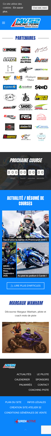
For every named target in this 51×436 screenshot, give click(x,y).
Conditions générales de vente (25, 412)
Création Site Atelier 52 (25, 407)
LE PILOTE (43, 374)
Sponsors (42, 379)
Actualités (24, 374)
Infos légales (36, 402)
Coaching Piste (39, 390)
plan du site (13, 402)
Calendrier (22, 379)
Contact (43, 384)
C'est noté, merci (40, 8)
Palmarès (25, 384)
